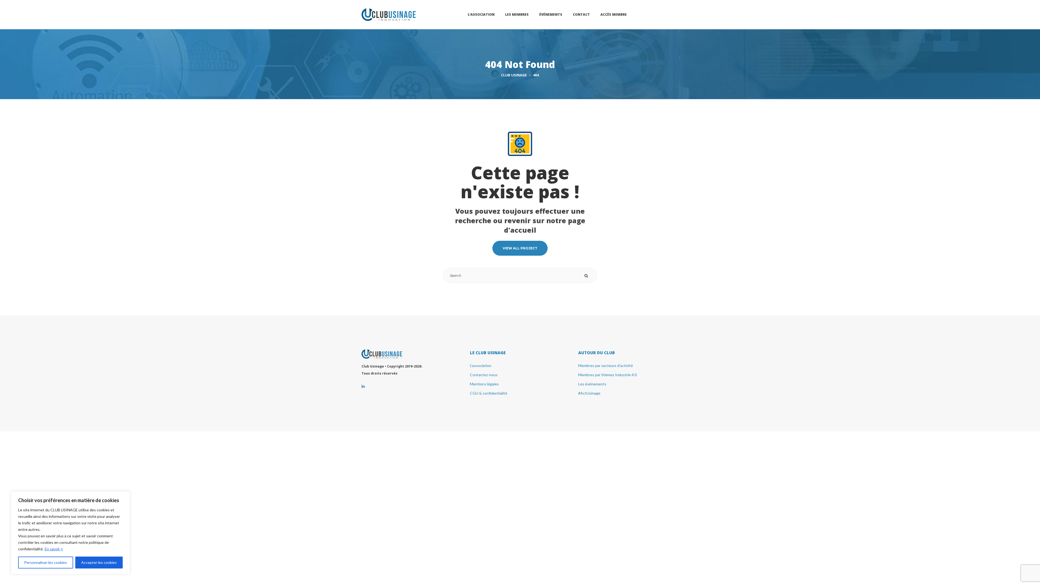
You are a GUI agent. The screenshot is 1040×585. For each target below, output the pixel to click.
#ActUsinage (589, 393)
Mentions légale (484, 384)
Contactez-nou (484, 374)
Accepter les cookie (99, 562)
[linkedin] (363, 386)
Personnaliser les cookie (45, 562)
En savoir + (54, 549)
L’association (480, 365)
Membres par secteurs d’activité (605, 365)
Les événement (592, 384)
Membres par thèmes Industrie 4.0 (607, 374)
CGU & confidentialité (488, 393)
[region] (70, 532)
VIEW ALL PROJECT (520, 248)
